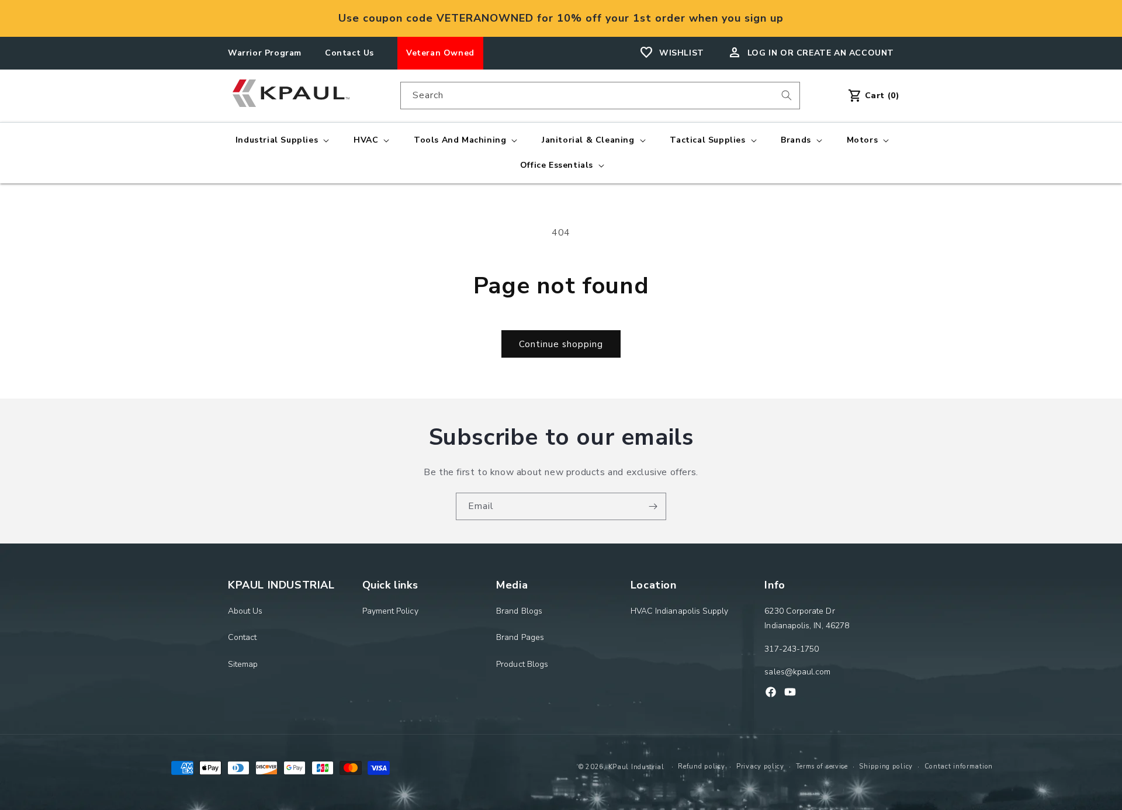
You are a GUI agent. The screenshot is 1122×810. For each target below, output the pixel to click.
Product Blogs (522, 664)
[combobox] (600, 95)
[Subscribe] (653, 506)
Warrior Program (265, 52)
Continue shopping (561, 344)
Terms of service (822, 766)
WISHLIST (681, 52)
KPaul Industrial (636, 767)
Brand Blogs (519, 611)
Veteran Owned (440, 52)
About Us (245, 611)
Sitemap (243, 664)
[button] (281, 140)
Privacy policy (760, 766)
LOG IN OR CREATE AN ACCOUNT (820, 52)
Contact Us (349, 52)
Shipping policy (886, 766)
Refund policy (701, 766)
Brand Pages (520, 637)
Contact (242, 637)
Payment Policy (390, 611)
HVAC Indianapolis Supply (680, 611)
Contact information (958, 766)
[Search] (786, 95)
